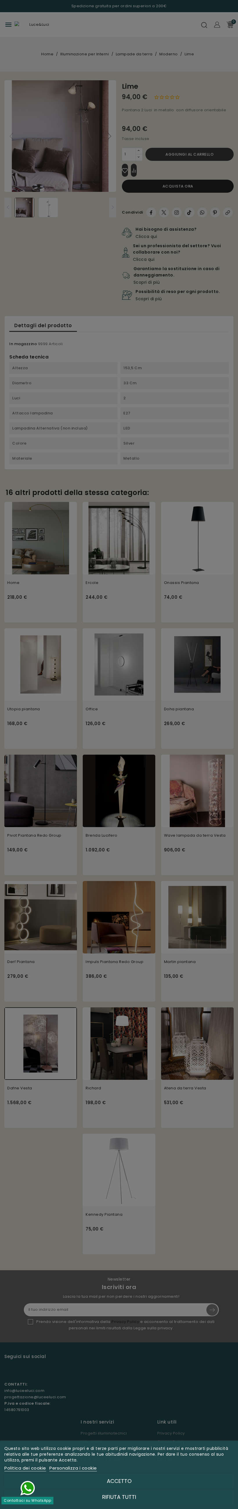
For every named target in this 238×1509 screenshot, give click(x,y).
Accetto (119, 1481)
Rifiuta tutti (119, 1497)
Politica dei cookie (25, 1468)
